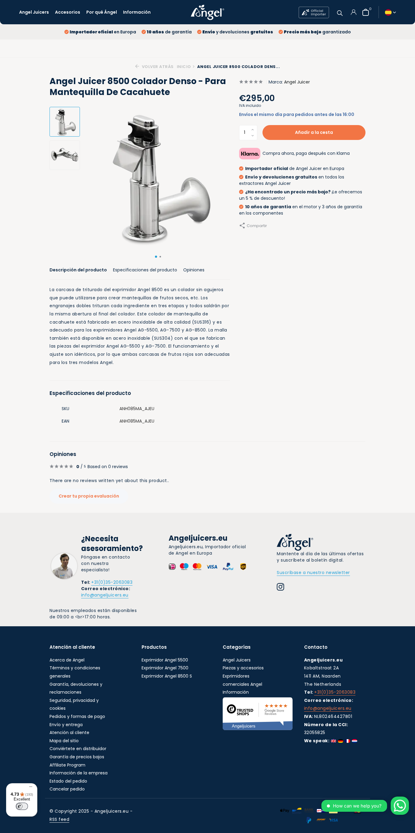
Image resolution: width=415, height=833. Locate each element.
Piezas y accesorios (243, 668)
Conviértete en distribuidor (78, 749)
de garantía (169, 32)
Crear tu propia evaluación (89, 496)
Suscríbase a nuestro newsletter (313, 573)
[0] (364, 12)
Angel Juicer (297, 82)
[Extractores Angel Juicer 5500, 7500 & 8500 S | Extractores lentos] (207, 12)
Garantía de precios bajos (77, 757)
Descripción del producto (78, 270)
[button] (156, 257)
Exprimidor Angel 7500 (165, 668)
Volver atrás (157, 67)
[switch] (22, 806)
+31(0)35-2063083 (111, 582)
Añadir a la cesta (314, 132)
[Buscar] (340, 12)
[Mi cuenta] (353, 12)
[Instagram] (280, 587)
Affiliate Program (67, 765)
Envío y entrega (66, 725)
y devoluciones (237, 32)
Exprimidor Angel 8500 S (167, 676)
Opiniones (193, 270)
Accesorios (67, 12)
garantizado (317, 32)
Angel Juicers (34, 12)
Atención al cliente (69, 732)
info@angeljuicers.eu (105, 595)
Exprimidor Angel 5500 (165, 660)
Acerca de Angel (67, 660)
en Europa (103, 32)
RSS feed (59, 819)
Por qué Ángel (101, 12)
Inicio (184, 67)
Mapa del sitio (64, 741)
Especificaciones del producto (145, 270)
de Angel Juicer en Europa (294, 168)
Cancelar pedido (67, 789)
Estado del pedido (68, 781)
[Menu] (29, 787)
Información (137, 12)
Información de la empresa (79, 773)
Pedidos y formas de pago (77, 716)
